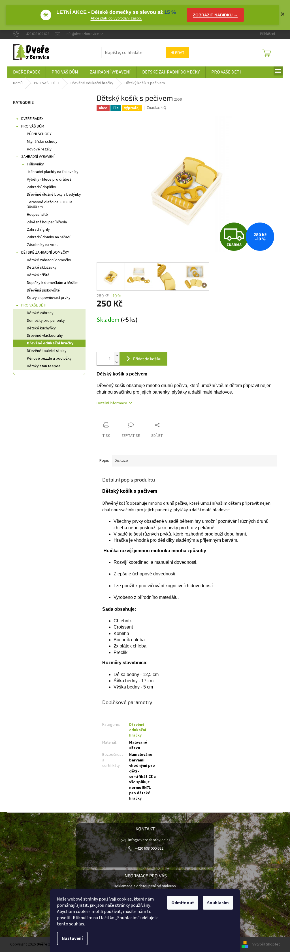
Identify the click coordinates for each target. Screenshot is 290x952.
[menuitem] (26, 72)
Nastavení (72, 938)
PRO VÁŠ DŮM (32, 126)
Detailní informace (112, 403)
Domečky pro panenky (46, 320)
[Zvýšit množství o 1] (117, 355)
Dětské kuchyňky (41, 328)
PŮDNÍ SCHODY (39, 134)
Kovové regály (39, 149)
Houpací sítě (37, 214)
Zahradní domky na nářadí (48, 237)
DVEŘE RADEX (32, 119)
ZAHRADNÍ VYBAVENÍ (37, 156)
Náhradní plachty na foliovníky (53, 172)
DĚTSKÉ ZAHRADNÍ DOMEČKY (45, 252)
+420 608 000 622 (149, 848)
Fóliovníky (35, 164)
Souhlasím (218, 903)
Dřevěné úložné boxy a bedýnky (54, 194)
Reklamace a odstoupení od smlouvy (145, 886)
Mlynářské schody (42, 141)
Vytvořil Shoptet (266, 944)
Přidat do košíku (147, 358)
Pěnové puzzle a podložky (49, 358)
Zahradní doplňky (41, 187)
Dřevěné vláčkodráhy (45, 335)
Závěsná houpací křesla (47, 222)
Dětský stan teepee (44, 366)
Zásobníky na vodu (43, 245)
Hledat (177, 52)
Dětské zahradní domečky (49, 260)
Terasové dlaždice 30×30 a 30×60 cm (49, 204)
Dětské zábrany (40, 313)
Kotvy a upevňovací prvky (49, 298)
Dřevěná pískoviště (43, 290)
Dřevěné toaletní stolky (47, 351)
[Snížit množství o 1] (117, 362)
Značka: (156, 108)
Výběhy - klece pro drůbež (49, 179)
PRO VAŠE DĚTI (33, 305)
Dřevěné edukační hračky (50, 343)
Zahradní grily (38, 229)
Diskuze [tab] (121, 460)
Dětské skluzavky (42, 267)
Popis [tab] (104, 460)
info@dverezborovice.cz (149, 840)
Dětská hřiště (38, 275)
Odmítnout (182, 903)
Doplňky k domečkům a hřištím (52, 283)
